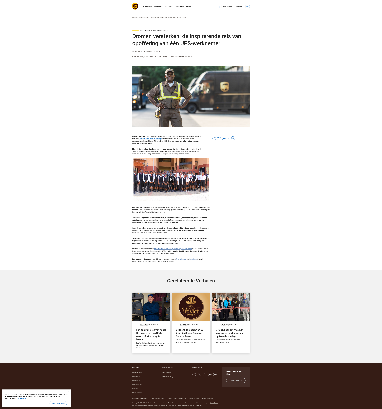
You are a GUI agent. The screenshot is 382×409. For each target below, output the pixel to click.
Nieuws (188, 6)
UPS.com (166, 373)
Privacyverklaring (194, 398)
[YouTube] (215, 375)
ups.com (217, 6)
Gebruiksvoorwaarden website (177, 398)
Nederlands (238, 6)
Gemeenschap (155, 17)
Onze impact (168, 6)
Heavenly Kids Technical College (150, 139)
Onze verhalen (147, 6)
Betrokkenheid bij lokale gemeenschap (173, 17)
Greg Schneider (181, 259)
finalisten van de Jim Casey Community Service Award (173, 249)
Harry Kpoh (193, 259)
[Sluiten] (68, 391)
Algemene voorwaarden (157, 398)
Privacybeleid (21, 398)
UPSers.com (167, 377)
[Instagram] (205, 375)
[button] (248, 6)
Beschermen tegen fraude (139, 398)
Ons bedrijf (158, 6)
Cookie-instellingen (207, 398)
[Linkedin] (210, 375)
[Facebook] (194, 375)
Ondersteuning (228, 7)
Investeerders (179, 6)
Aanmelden (234, 381)
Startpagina (136, 17)
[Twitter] (199, 375)
